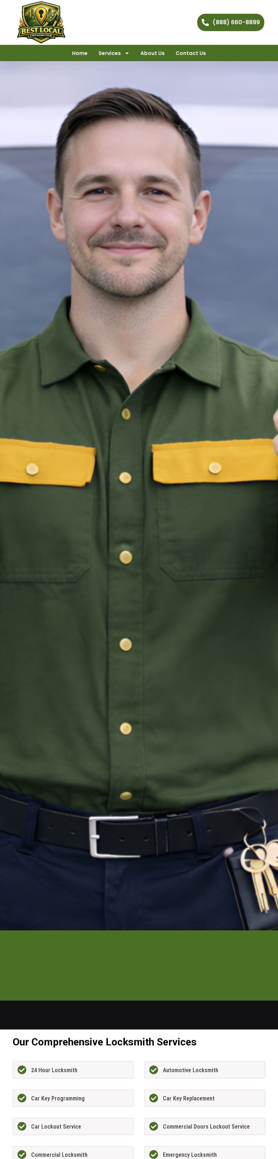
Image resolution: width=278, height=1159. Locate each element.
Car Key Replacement (189, 1098)
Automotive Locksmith (190, 1070)
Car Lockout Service (56, 1126)
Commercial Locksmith (59, 1154)
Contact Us (191, 53)
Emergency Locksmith (190, 1154)
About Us (152, 53)
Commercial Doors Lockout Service (206, 1126)
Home (80, 53)
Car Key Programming (58, 1098)
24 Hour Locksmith (54, 1070)
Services (109, 53)
